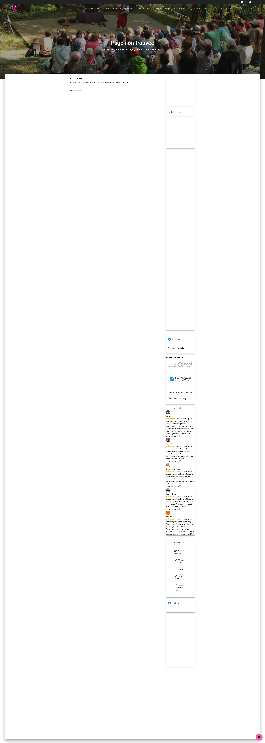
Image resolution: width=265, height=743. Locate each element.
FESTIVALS (130, 9)
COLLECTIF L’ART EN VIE (150, 9)
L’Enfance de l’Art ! (179, 561)
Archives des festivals (180, 552)
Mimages (180, 569)
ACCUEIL (90, 9)
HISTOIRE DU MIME (180, 544)
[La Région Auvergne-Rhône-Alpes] (180, 379)
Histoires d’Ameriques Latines (179, 587)
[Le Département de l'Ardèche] (180, 393)
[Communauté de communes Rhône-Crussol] (180, 364)
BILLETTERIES (211, 9)
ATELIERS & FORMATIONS (176, 9)
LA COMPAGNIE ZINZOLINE (109, 9)
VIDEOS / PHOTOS (244, 9)
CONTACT (196, 9)
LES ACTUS (227, 9)
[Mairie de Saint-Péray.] (177, 398)
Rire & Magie (178, 577)
